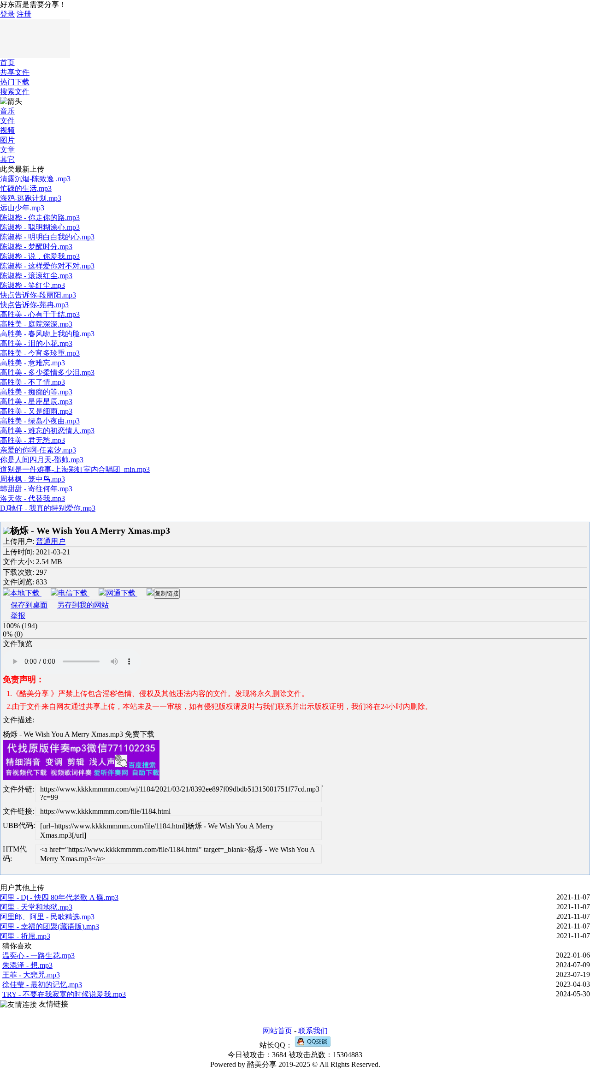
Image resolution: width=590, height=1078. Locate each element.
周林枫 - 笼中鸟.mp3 (32, 479)
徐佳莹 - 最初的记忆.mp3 (42, 985)
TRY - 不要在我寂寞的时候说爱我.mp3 (64, 994)
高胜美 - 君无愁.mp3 (32, 440)
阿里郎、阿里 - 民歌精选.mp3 (47, 917)
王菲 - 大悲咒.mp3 (31, 975)
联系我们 (313, 1031)
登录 (7, 14)
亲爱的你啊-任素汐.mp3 (38, 450)
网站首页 (277, 1031)
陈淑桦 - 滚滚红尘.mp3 (36, 276)
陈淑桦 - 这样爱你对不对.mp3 (47, 266)
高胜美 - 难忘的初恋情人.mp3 (47, 431)
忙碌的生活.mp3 (26, 188)
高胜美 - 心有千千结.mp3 (40, 314)
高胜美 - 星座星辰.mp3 (36, 401)
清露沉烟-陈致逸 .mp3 (35, 179)
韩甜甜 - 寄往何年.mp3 (36, 489)
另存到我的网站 (83, 605)
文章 (7, 150)
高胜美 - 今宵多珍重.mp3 (40, 353)
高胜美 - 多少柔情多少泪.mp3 (47, 372)
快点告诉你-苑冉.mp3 (34, 305)
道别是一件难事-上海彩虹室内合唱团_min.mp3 (75, 469)
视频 (7, 130)
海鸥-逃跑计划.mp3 (30, 198)
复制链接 (167, 593)
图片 (7, 140)
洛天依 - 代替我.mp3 (32, 498)
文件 (7, 121)
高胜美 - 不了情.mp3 (32, 382)
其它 (7, 159)
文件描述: (18, 720)
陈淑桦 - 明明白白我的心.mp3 (47, 237)
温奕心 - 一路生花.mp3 (38, 955)
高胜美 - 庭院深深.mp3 (36, 324)
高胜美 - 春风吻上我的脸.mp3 (47, 334)
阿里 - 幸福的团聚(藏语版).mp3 (49, 926)
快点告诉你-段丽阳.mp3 (38, 295)
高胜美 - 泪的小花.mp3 (36, 343)
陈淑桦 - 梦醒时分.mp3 (36, 246)
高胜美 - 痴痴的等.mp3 (36, 392)
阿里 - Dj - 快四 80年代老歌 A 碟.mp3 (59, 897)
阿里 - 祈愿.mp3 (25, 936)
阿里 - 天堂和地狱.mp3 (36, 907)
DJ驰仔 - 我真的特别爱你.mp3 (47, 508)
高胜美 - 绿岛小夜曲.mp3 (40, 421)
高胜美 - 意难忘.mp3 (32, 363)
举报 (18, 615)
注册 (24, 14)
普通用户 (50, 541)
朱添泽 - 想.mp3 (27, 965)
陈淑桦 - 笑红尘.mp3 (32, 285)
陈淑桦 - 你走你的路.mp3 (40, 217)
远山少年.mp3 (22, 208)
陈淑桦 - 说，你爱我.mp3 (40, 256)
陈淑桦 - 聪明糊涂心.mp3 (40, 227)
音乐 (7, 111)
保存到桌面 (29, 605)
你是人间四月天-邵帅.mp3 (41, 460)
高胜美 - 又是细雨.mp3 (36, 411)
